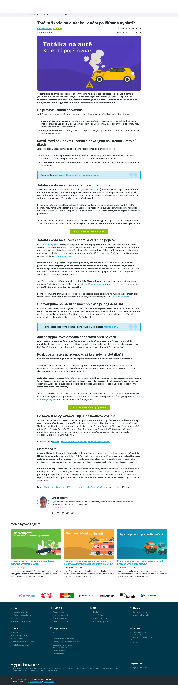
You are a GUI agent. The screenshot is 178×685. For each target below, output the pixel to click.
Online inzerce (59, 650)
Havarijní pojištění (60, 615)
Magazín (16, 632)
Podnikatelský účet (101, 621)
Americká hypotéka (141, 615)
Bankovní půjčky (20, 618)
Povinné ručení (59, 612)
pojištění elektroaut (62, 256)
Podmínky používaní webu (64, 638)
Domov (13, 15)
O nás (55, 635)
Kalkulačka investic (21, 645)
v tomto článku (111, 326)
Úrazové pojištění (60, 618)
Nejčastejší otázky (20, 635)
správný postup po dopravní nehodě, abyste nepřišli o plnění (81, 441)
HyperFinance (23, 679)
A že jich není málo (120, 296)
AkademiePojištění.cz (54, 487)
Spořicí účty (98, 615)
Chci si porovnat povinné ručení (89, 231)
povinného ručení (67, 189)
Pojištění (57, 29)
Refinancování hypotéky (143, 612)
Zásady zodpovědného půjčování (67, 642)
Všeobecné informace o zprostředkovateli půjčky (63, 646)
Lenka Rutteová (44, 28)
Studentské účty (100, 618)
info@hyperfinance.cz (139, 667)
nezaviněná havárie (91, 189)
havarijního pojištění (48, 244)
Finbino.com (49, 682)
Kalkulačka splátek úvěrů (23, 642)
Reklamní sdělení (60, 654)
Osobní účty (98, 612)
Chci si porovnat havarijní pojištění (89, 407)
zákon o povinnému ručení (89, 487)
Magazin (22, 15)
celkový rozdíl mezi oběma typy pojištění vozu (76, 175)
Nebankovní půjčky (21, 612)
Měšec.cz (70, 487)
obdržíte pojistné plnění (95, 284)
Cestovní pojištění (60, 621)
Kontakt (56, 632)
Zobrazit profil (58, 507)
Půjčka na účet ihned (22, 621)
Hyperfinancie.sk (35, 682)
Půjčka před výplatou (22, 615)
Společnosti (18, 638)
